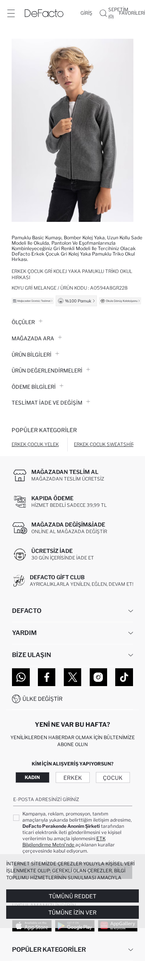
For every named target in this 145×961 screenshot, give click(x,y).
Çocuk (113, 777)
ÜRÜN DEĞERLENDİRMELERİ (47, 370)
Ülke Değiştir (42, 698)
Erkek (72, 777)
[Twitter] (73, 677)
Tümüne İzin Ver (72, 912)
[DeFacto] (44, 13)
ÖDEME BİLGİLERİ (34, 387)
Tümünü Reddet (72, 896)
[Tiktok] (124, 677)
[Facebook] (47, 677)
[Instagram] (98, 677)
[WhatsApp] (21, 677)
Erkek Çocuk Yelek (35, 444)
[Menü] (10, 13)
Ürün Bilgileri (31, 355)
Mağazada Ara (33, 338)
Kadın (32, 777)
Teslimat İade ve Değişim (47, 403)
